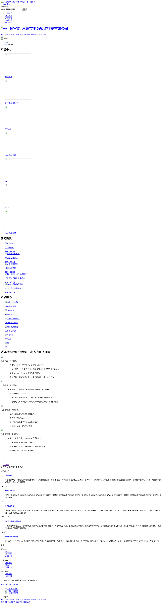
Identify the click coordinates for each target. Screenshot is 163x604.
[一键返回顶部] (11, 593)
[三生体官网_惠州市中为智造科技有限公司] (18, 2)
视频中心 (8, 565)
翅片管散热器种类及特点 (13, 521)
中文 (8, 4)
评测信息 (8, 554)
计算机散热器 (9, 506)
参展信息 (8, 556)
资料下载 (8, 567)
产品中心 (8, 13)
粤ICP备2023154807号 (9, 585)
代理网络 (8, 576)
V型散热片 (8, 475)
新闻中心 (8, 552)
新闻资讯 (8, 18)
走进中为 (8, 20)
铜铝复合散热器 (10, 491)
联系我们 (8, 23)
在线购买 (8, 574)
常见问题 (8, 563)
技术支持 (8, 16)
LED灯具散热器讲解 (11, 536)
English (3, 4)
